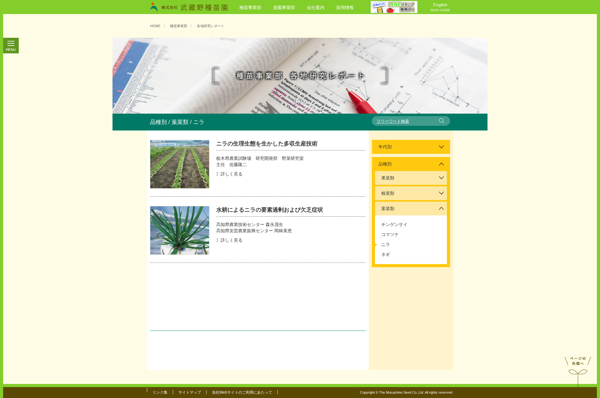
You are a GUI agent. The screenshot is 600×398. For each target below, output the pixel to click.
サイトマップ (189, 392)
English (440, 7)
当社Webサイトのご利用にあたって (242, 392)
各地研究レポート (210, 26)
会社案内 (315, 7)
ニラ (385, 244)
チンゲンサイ (394, 224)
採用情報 (345, 7)
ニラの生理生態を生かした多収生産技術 (267, 143)
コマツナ (390, 234)
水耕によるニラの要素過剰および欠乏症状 (269, 210)
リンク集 (160, 392)
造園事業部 (284, 7)
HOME (155, 26)
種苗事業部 (250, 7)
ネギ (385, 254)
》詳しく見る (229, 173)
